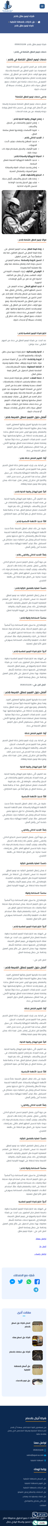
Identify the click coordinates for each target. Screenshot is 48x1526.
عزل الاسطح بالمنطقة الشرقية (34, 1479)
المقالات (43, 1505)
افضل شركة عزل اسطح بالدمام (20, 1325)
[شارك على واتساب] (28, 1281)
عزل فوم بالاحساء (23, 1380)
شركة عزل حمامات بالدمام (19, 1352)
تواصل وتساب (40, 1254)
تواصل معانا (40, 1239)
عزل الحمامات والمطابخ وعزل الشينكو (32, 1492)
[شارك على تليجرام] (36, 1289)
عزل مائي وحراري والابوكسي (35, 1501)
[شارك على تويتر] (20, 1281)
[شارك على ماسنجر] (12, 1282)
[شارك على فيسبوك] (37, 1282)
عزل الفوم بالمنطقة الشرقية (35, 1483)
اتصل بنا (42, 1246)
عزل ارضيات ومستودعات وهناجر (34, 1496)
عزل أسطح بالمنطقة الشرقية (22, 1368)
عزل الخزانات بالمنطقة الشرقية (22, 22)
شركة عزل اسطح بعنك (21, 1337)
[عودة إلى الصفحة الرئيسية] (39, 22)
